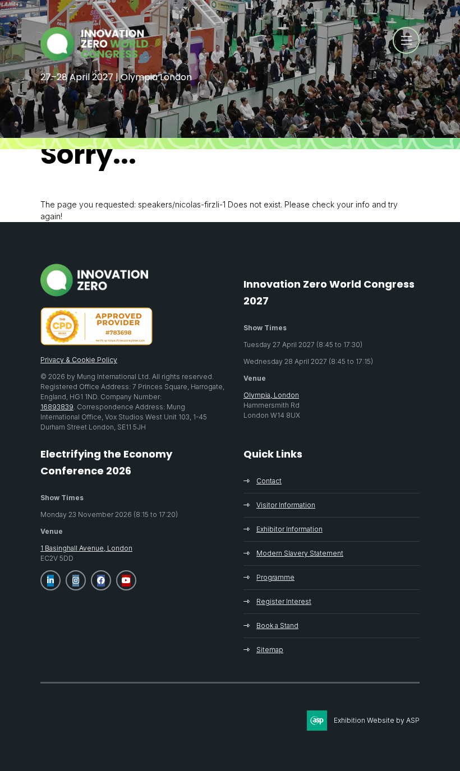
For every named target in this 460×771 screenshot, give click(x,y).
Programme (275, 577)
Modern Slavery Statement (299, 553)
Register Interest (283, 601)
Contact (269, 481)
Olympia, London (271, 395)
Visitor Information (285, 505)
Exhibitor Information (289, 529)
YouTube (126, 580)
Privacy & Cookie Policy (78, 360)
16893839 (56, 407)
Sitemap (269, 649)
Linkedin (50, 580)
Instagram (76, 580)
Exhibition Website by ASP (377, 720)
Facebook (101, 580)
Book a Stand (277, 625)
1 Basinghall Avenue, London (86, 548)
